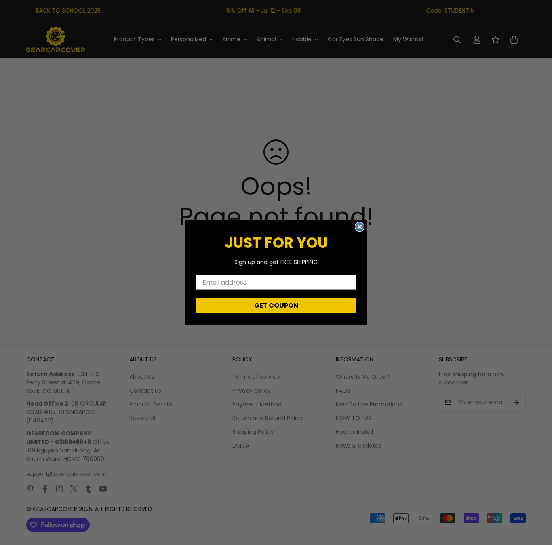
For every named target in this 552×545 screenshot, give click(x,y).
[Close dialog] (360, 227)
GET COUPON (276, 305)
